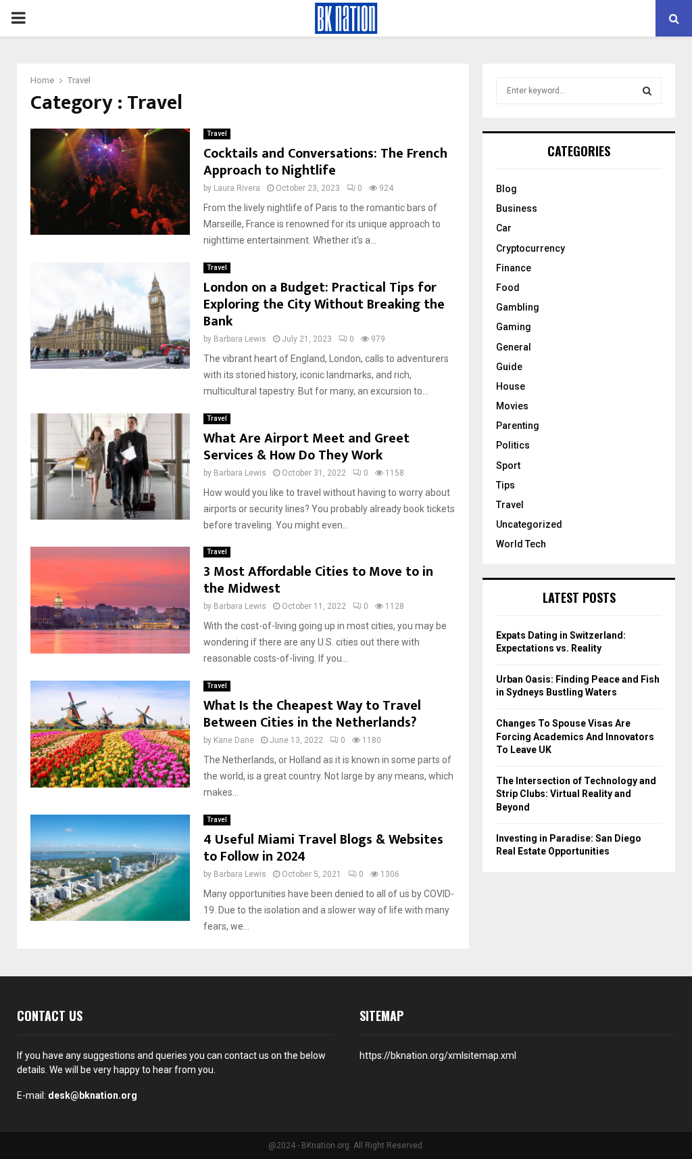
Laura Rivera (237, 188)
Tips (505, 485)
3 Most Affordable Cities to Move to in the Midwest (318, 580)
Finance (513, 268)
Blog (506, 188)
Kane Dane (234, 740)
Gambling (517, 307)
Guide (509, 366)
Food (508, 287)
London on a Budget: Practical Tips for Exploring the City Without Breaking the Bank (324, 304)
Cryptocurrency (530, 248)
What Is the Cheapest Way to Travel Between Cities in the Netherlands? (312, 714)
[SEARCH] (647, 90)
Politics (513, 445)
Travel (217, 133)
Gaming (513, 326)
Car (504, 228)
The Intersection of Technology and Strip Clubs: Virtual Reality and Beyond (576, 794)
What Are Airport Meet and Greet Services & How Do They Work (306, 447)
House (510, 386)
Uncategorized (529, 524)
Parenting (517, 425)
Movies (512, 406)
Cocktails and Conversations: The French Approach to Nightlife (325, 162)
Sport (508, 465)
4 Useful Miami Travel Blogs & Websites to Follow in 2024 (323, 848)
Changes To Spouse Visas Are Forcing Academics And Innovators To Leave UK (575, 736)
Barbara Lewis (240, 339)
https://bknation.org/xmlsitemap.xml (438, 1055)
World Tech (521, 544)
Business (516, 208)
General (513, 347)
